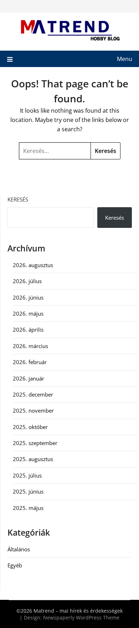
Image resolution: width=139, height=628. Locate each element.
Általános (18, 549)
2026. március (30, 345)
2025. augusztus (33, 459)
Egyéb (14, 565)
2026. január (28, 378)
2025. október (30, 426)
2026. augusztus (33, 265)
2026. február (30, 362)
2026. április (28, 329)
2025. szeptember (35, 442)
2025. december (33, 394)
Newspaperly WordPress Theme (81, 617)
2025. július (27, 475)
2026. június (28, 297)
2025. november (33, 410)
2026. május (28, 313)
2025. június (28, 491)
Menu (124, 59)
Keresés (17, 199)
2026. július (27, 281)
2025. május (28, 507)
